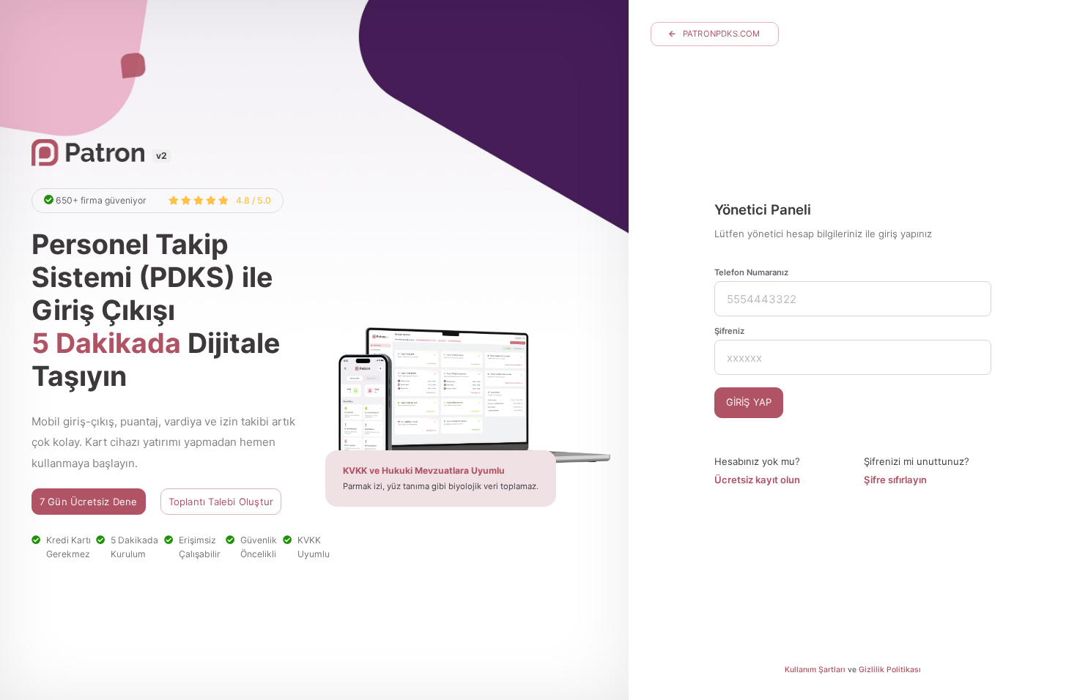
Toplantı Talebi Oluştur (221, 501)
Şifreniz (729, 331)
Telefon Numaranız (751, 272)
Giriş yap (749, 402)
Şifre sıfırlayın (895, 479)
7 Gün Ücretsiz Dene (89, 501)
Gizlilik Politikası (890, 669)
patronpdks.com (721, 34)
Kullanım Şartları (815, 669)
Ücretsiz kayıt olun (757, 479)
